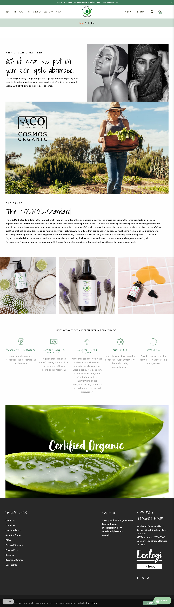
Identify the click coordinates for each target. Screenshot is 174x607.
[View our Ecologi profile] (149, 561)
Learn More (91, 603)
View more (145, 305)
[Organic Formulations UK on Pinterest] (143, 578)
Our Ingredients (13, 530)
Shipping (9, 555)
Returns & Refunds (14, 560)
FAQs (8, 540)
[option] (20, 351)
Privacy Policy (12, 550)
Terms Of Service (14, 545)
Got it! (150, 603)
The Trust (10, 525)
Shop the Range (13, 535)
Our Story (10, 520)
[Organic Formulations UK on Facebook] (138, 578)
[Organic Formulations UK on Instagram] (148, 578)
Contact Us (11, 565)
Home (81, 23)
